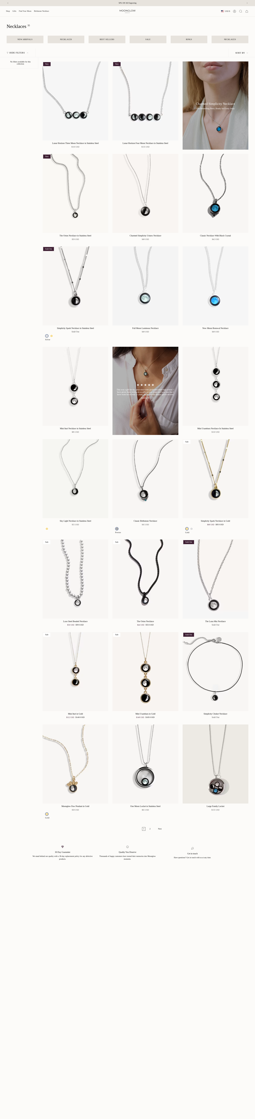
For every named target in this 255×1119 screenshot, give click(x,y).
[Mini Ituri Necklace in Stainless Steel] (75, 386)
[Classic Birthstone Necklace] (145, 478)
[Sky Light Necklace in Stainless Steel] (75, 478)
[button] (8, 11)
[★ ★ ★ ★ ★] (145, 391)
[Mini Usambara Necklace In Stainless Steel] (215, 386)
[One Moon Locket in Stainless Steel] (145, 764)
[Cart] (247, 11)
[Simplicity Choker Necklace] (215, 671)
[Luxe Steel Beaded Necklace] (75, 578)
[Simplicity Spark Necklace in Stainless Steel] (75, 285)
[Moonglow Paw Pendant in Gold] (75, 764)
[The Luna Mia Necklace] (215, 578)
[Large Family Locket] (215, 764)
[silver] (46, 336)
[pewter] (116, 528)
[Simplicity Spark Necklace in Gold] (215, 478)
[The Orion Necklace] (145, 578)
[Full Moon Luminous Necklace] (145, 285)
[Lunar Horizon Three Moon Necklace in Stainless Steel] (75, 100)
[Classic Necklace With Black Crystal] (215, 193)
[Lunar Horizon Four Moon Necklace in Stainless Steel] (145, 100)
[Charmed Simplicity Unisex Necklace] (145, 193)
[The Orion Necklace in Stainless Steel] (75, 193)
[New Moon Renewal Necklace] (215, 285)
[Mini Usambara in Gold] (145, 671)
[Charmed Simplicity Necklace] (215, 105)
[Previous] (8, 3)
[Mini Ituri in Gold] (75, 671)
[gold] (51, 336)
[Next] (247, 3)
